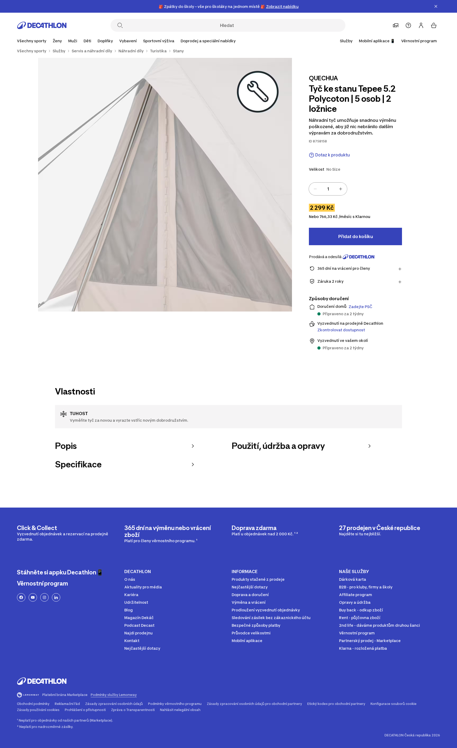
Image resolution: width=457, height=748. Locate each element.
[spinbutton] (328, 189)
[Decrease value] (315, 189)
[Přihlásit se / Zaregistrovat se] (421, 25)
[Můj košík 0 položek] (433, 25)
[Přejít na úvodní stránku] (42, 25)
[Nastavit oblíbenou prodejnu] (395, 25)
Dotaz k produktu (332, 154)
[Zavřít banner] (436, 6)
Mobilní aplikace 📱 (377, 41)
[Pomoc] (408, 25)
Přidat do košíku (355, 236)
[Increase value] (340, 189)
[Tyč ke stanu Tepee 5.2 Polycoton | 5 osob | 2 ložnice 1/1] (165, 185)
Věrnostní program (419, 41)
